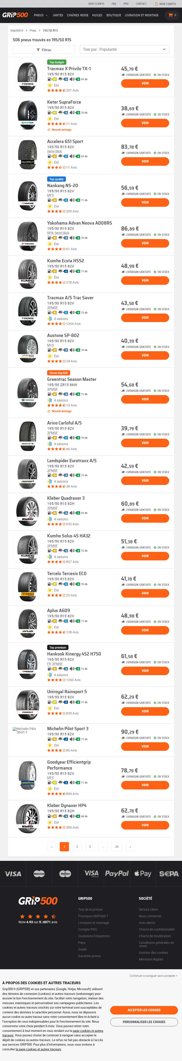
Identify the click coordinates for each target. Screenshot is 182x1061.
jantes (58, 15)
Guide (82, 949)
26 (116, 846)
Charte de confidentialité (157, 929)
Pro (125, 3)
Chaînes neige (77, 15)
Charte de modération (155, 936)
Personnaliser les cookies (144, 1022)
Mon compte (167, 4)
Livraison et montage (142, 15)
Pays (82, 942)
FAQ (114, 3)
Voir (145, 83)
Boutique (113, 15)
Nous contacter (150, 916)
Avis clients (96, 3)
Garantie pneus (89, 956)
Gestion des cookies (153, 952)
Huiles (97, 15)
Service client (148, 909)
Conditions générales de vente (156, 944)
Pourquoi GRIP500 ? (93, 916)
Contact (141, 3)
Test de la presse (90, 909)
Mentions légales (151, 959)
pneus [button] (39, 15)
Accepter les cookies (144, 1010)
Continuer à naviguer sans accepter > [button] (153, 976)
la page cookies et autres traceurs (38, 1049)
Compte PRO (87, 929)
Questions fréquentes (94, 936)
